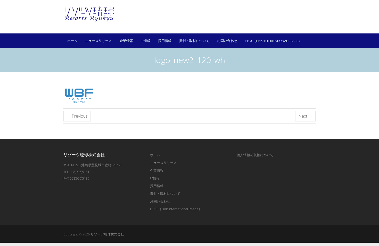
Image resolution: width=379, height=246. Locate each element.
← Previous (77, 116)
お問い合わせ (227, 40)
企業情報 (126, 40)
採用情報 (164, 40)
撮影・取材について (194, 40)
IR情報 (145, 40)
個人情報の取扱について (255, 155)
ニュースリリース (98, 40)
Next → (305, 116)
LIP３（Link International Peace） (273, 40)
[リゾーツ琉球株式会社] (89, 14)
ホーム (72, 40)
